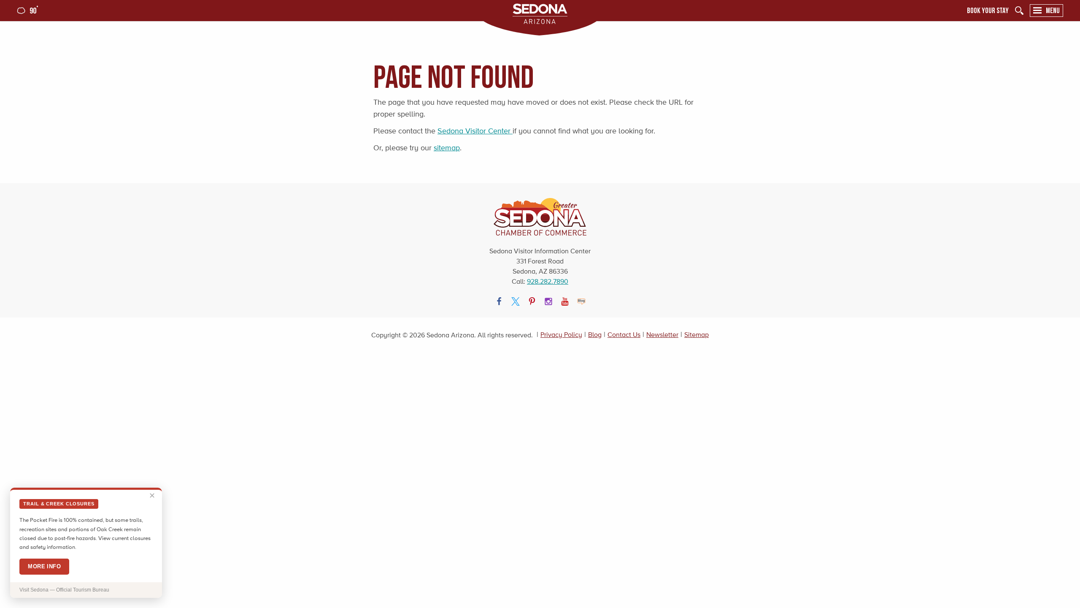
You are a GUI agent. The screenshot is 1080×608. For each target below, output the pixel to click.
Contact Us (624, 335)
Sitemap (696, 335)
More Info (44, 566)
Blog (595, 335)
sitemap (447, 148)
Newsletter (662, 335)
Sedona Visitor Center (475, 131)
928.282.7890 (547, 281)
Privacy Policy (561, 335)
